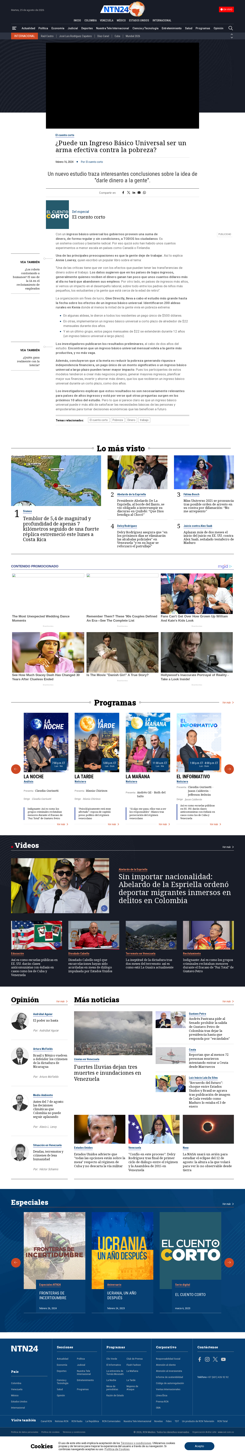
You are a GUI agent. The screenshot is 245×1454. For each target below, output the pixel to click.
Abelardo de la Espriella (131, 494)
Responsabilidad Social (168, 1358)
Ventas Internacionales (168, 1389)
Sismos (27, 511)
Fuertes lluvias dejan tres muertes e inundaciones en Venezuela (107, 1073)
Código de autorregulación (170, 1383)
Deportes (87, 28)
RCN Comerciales (111, 1421)
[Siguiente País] (232, 37)
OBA (158, 1407)
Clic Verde (111, 1358)
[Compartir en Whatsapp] (144, 193)
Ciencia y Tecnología (145, 28)
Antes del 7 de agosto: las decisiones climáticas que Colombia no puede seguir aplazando (48, 1109)
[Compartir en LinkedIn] (133, 193)
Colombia (16, 1383)
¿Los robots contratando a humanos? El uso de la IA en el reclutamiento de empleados (26, 279)
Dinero (131, 420)
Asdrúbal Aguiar (43, 1014)
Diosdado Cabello (78, 953)
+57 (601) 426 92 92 (218, 1377)
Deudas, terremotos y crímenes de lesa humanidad (48, 1155)
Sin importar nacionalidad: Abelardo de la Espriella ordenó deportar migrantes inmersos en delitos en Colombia (175, 888)
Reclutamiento (192, 953)
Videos (27, 845)
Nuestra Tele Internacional (112, 28)
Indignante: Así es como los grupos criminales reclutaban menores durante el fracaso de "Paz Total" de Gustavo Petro (45, 813)
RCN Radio (77, 1421)
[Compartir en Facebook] (123, 193)
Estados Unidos (83, 1147)
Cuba (117, 36)
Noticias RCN (61, 1421)
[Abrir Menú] (14, 28)
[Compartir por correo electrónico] (139, 193)
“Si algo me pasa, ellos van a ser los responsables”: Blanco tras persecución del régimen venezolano (147, 813)
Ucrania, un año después (121, 1295)
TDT (177, 1421)
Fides (169, 1421)
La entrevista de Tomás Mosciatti (115, 1372)
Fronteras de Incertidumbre (52, 1295)
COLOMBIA (90, 20)
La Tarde (84, 776)
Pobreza (118, 420)
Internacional (18, 1407)
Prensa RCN (162, 1401)
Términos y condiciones (74, 1432)
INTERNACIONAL (162, 20)
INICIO (77, 20)
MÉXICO (121, 20)
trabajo (144, 420)
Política (43, 28)
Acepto (199, 1446)
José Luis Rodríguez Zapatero (75, 36)
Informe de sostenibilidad (169, 1377)
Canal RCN (46, 1421)
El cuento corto (65, 135)
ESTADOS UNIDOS (139, 20)
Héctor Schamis (48, 1169)
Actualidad (28, 28)
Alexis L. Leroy (47, 1127)
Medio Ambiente (43, 1095)
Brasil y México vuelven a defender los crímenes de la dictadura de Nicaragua (50, 1061)
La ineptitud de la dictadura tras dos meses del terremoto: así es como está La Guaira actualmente (149, 963)
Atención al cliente (166, 1364)
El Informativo (193, 776)
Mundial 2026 (133, 36)
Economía (57, 28)
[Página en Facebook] (199, 1360)
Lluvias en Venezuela (86, 1059)
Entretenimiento (172, 28)
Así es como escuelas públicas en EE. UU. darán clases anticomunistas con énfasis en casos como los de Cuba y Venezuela (197, 812)
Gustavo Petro (197, 1013)
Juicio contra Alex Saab (198, 526)
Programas (203, 28)
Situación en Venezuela (47, 1145)
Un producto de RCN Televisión (198, 1421)
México (15, 1395)
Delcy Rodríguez (127, 526)
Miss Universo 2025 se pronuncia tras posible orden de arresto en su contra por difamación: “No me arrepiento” (209, 506)
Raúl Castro (47, 36)
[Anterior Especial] (16, 1262)
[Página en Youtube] (223, 1360)
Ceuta (192, 1049)
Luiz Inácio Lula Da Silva (203, 1077)
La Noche (34, 776)
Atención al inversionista (169, 1370)
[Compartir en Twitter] (128, 193)
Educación (17, 953)
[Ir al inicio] (29, 1354)
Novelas (158, 1421)
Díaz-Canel (103, 36)
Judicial (73, 28)
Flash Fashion (134, 1364)
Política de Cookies (117, 1449)
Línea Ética (161, 1395)
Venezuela (134, 1147)
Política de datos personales (24, 1432)
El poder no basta (45, 1020)
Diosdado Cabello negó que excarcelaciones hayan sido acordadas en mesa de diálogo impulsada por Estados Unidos (90, 965)
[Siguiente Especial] (229, 1262)
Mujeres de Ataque (132, 1388)
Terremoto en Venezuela (140, 953)
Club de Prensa (135, 1358)
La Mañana (138, 776)
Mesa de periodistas (112, 1388)
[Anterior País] (232, 34)
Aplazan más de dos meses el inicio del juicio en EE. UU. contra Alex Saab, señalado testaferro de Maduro (209, 537)
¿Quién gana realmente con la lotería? (28, 361)
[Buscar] (230, 28)
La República (92, 1421)
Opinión (218, 28)
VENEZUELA (106, 20)
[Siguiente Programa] (229, 769)
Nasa (186, 1147)
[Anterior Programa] (16, 769)
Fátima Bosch (191, 494)
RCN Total (222, 1421)
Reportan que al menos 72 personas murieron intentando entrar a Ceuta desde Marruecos (209, 1061)
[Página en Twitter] (215, 1360)
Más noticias (96, 999)
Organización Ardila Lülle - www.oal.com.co (213, 1432)
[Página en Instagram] (207, 1360)
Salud (188, 28)
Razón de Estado (115, 1395)
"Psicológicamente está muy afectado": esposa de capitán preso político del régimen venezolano (94, 813)
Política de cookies (50, 1432)
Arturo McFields (43, 1049)
